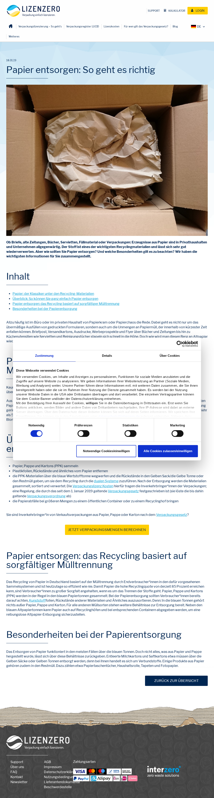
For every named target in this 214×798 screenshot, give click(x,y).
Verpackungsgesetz (123, 491)
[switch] (83, 433)
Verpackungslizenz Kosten (93, 486)
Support (154, 10)
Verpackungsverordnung (46, 496)
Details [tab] (107, 355)
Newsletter (19, 782)
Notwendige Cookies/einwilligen (106, 451)
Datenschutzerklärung (61, 772)
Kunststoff (37, 600)
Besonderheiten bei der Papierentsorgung (45, 309)
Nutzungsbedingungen (61, 777)
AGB (47, 762)
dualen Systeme (106, 481)
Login (200, 10)
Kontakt (16, 777)
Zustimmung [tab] (44, 355)
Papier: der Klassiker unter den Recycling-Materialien (53, 294)
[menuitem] (153, 11)
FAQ (13, 772)
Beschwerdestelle (58, 787)
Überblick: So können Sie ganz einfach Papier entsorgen (55, 299)
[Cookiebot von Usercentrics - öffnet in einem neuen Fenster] (179, 344)
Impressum (53, 767)
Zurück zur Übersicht (176, 681)
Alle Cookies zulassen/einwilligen (168, 451)
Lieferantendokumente (62, 782)
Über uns (17, 767)
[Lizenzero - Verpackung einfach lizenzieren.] (33, 11)
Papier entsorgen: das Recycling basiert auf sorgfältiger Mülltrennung (66, 304)
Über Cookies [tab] (170, 355)
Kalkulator (176, 10)
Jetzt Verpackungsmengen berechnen (107, 530)
